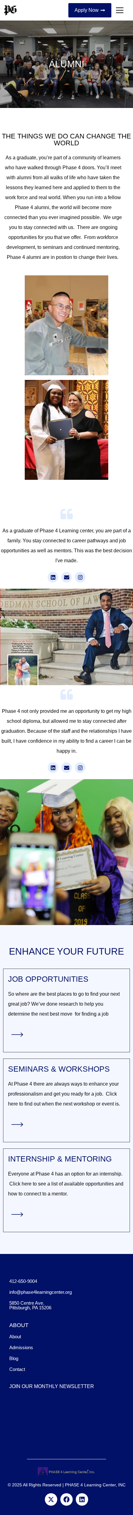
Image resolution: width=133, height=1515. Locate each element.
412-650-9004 (23, 1281)
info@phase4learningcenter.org (40, 1292)
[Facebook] (66, 1499)
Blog (13, 1358)
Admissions (21, 1347)
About (15, 1336)
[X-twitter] (51, 1499)
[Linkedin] (82, 1499)
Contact (17, 1369)
